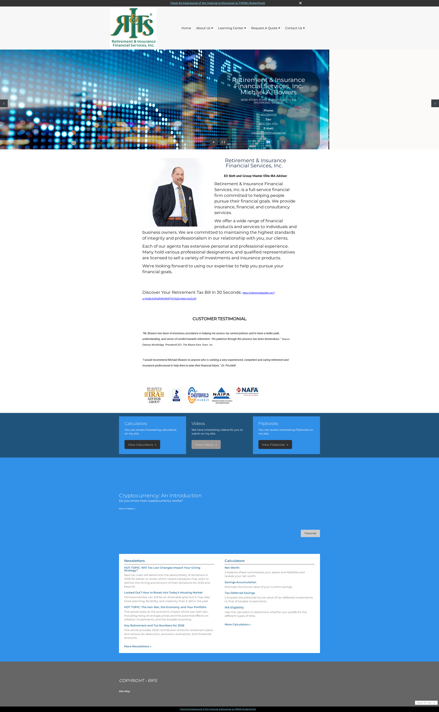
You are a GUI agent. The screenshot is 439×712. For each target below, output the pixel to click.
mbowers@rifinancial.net (268, 132)
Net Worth (232, 567)
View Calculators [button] (140, 444)
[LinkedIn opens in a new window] (268, 142)
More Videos (127, 508)
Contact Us (293, 28)
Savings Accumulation (240, 582)
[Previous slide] (4, 103)
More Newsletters (137, 646)
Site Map (124, 691)
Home (186, 28)
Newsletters (134, 561)
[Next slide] (435, 103)
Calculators (235, 561)
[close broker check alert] (300, 3)
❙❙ (223, 141)
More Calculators (238, 624)
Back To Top (424, 702)
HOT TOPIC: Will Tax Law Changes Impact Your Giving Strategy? (162, 569)
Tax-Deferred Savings (240, 593)
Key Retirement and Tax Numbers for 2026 (154, 625)
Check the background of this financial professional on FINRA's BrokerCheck (217, 3)
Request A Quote (264, 28)
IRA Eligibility (234, 607)
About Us (203, 28)
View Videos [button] (204, 444)
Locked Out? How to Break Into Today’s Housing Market (163, 592)
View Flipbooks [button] (273, 444)
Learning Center (230, 28)
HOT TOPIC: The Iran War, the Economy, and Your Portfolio (165, 607)
